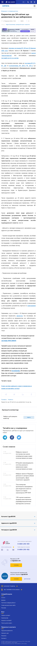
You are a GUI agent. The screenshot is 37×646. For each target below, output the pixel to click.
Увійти (29, 417)
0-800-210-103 (23, 544)
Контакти (3, 638)
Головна (3, 399)
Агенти (3, 597)
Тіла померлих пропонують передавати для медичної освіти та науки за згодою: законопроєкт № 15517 (24, 488)
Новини (10, 399)
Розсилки (3, 635)
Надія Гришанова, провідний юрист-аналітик (18, 24)
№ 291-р (29, 66)
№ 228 (3, 66)
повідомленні (31, 306)
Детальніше (27, 578)
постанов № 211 (30, 63)
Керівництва (4, 618)
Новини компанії (5, 615)
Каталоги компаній (6, 620)
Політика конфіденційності (8, 602)
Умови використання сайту (8, 605)
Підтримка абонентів (6, 630)
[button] (2, 2)
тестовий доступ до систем (9, 58)
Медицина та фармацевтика (9, 11)
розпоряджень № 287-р (17, 66)
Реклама (3, 607)
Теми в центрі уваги (6, 623)
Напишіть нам (5, 633)
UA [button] (23, 2)
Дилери (3, 600)
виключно (20, 316)
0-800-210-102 (23, 549)
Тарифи (16, 565)
